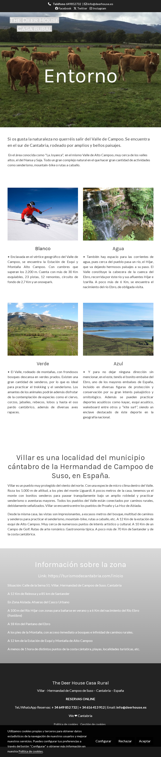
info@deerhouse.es (131, 707)
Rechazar (125, 741)
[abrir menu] (148, 24)
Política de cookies (66, 724)
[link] (34, 24)
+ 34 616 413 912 (92, 707)
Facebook (64, 8)
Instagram (99, 8)
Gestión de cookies (93, 724)
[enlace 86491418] (43, 214)
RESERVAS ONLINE (80, 699)
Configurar (103, 741)
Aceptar (145, 741)
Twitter (82, 8)
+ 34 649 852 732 (64, 707)
